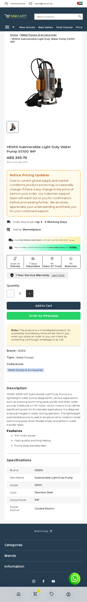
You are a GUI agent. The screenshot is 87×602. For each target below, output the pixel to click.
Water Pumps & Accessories (38, 35)
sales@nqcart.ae (43, 3)
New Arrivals (27, 27)
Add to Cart (43, 305)
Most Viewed (64, 27)
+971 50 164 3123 (17, 3)
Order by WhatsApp (43, 315)
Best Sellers (45, 27)
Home (14, 35)
